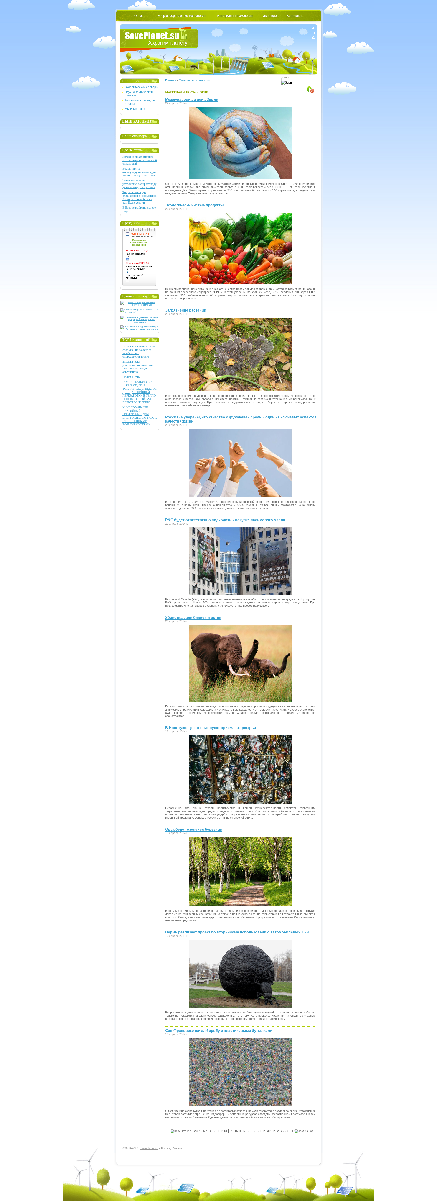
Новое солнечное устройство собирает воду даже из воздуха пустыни (139, 184)
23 (267, 1131)
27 (282, 1131)
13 (225, 1131)
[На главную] (313, 29)
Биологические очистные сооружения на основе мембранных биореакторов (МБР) (138, 351)
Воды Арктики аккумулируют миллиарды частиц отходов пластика (139, 172)
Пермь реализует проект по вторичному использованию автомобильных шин (237, 932)
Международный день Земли (191, 99)
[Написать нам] (313, 33)
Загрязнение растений (185, 310)
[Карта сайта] (313, 37)
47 (293, 1131)
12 (221, 1131)
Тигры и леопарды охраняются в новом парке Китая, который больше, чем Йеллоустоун (139, 197)
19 (251, 1131)
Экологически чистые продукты (194, 205)
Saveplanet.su (149, 1148)
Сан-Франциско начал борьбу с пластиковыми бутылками (218, 1031)
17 (244, 1131)
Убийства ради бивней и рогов (193, 617)
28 (286, 1131)
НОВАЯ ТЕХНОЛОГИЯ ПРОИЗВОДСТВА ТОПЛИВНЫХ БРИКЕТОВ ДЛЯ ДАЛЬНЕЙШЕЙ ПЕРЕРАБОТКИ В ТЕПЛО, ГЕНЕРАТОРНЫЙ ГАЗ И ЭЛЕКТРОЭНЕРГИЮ (139, 392)
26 (278, 1131)
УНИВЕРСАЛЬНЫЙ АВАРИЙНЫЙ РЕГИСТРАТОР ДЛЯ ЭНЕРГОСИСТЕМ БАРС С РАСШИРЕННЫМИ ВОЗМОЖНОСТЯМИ (139, 416)
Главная (170, 80)
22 (263, 1131)
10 (214, 1131)
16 (240, 1131)
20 (255, 1131)
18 (247, 1131)
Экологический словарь (141, 87)
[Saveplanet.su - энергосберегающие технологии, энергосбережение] (159, 39)
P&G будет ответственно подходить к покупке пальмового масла (225, 520)
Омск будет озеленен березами (193, 829)
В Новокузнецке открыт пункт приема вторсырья (210, 728)
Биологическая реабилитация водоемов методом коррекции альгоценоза (137, 367)
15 (236, 1131)
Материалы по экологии (194, 80)
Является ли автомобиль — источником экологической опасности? (139, 160)
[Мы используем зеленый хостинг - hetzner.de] (139, 305)
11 (217, 1131)
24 (271, 1131)
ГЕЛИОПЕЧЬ (131, 377)
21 (259, 1131)
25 (275, 1131)
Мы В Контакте (135, 109)
